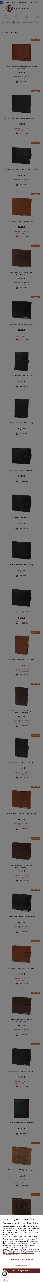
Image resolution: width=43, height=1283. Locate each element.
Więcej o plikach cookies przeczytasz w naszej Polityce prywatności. (19, 1254)
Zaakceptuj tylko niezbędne (21, 1260)
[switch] (4, 1280)
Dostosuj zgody (21, 1265)
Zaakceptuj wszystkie (21, 1271)
